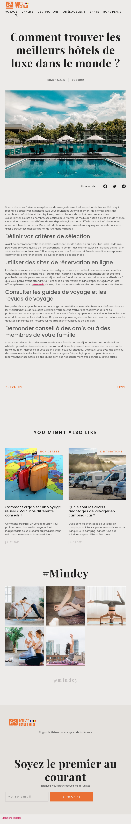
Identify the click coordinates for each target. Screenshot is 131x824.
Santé (94, 11)
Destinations (48, 11)
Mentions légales (11, 818)
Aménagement (74, 11)
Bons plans (112, 11)
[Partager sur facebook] (105, 186)
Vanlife (27, 11)
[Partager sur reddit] (124, 186)
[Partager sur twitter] (114, 186)
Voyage (11, 11)
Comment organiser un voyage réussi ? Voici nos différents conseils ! (33, 511)
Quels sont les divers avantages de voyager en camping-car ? (92, 511)
